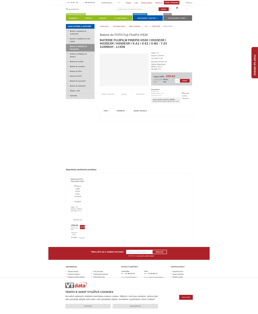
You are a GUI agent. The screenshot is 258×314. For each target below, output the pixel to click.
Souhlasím (186, 297)
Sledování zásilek (177, 277)
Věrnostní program (73, 271)
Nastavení (88, 306)
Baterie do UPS (76, 76)
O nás (136, 2)
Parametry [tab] (121, 111)
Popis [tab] (106, 111)
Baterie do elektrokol (78, 86)
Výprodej (73, 95)
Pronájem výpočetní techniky (76, 277)
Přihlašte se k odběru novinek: (107, 252)
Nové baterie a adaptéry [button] (146, 18)
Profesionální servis (99, 277)
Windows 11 (158, 2)
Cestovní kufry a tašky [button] (177, 18)
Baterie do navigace (77, 66)
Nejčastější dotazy (177, 271)
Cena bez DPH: (158, 79)
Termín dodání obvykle (164, 99)
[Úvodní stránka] (72, 9)
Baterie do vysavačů (78, 81)
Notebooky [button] (73, 18)
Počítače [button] (88, 18)
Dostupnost (155, 89)
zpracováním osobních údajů (145, 256)
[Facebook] (116, 2)
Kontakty (128, 2)
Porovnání (82, 238)
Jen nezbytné (135, 306)
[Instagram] (119, 3)
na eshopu (74, 237)
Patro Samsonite (98, 271)
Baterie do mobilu (76, 61)
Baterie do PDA (76, 71)
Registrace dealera (146, 2)
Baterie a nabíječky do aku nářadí (80, 40)
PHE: (155, 82)
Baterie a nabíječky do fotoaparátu (78, 48)
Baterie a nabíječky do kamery (78, 55)
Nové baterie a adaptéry (79, 26)
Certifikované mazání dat (100, 274)
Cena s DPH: (159, 77)
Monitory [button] (102, 18)
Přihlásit (160, 252)
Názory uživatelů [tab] (140, 111)
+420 (129, 273)
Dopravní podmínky (178, 274)
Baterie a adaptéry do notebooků (78, 32)
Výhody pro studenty (74, 274)
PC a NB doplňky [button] (121, 18)
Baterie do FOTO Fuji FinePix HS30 (77, 180)
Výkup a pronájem (171, 2)
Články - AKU (75, 91)
